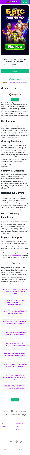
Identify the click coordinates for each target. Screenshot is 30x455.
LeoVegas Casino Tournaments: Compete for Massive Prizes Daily (15, 292)
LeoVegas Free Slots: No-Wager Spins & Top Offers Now (15, 365)
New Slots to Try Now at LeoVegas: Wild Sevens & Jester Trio (15, 377)
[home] (12, 3)
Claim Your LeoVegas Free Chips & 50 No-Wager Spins (15, 312)
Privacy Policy (5, 433)
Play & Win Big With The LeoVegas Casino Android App (15, 344)
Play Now (24, 2)
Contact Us (4, 429)
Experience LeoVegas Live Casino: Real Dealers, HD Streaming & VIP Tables (15, 302)
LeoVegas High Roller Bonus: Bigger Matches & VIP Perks (15, 355)
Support (17, 426)
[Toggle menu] (2, 2)
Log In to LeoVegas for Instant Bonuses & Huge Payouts (15, 323)
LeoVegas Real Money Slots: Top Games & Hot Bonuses (15, 387)
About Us (4, 426)
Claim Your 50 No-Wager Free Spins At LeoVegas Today (15, 333)
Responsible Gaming (20, 423)
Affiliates (18, 429)
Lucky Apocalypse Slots (12, 82)
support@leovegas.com (15, 255)
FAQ (3, 423)
